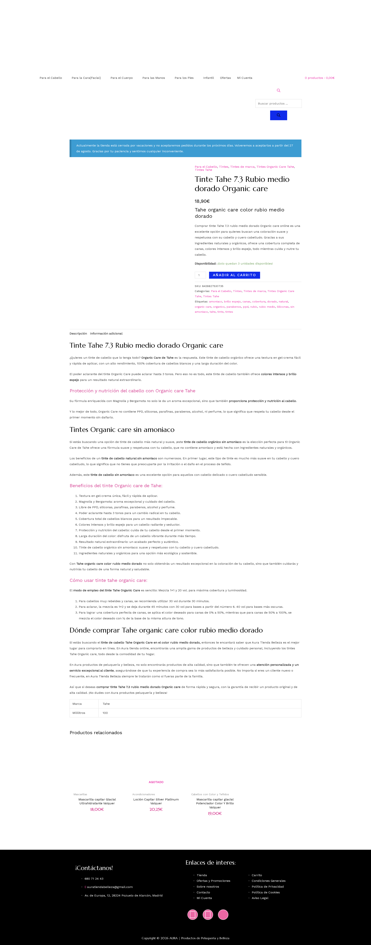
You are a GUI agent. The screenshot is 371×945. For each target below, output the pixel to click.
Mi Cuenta (244, 78)
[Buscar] (278, 115)
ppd (245, 306)
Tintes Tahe (203, 170)
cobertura (258, 301)
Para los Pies (184, 78)
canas (246, 301)
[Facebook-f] (208, 914)
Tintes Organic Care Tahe (275, 167)
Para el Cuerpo (122, 78)
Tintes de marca (242, 167)
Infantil (208, 78)
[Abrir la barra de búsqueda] (278, 91)
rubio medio (267, 306)
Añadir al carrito (234, 275)
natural (283, 301)
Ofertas (225, 78)
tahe (213, 311)
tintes (229, 311)
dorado (272, 301)
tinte (220, 311)
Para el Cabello (51, 78)
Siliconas (283, 306)
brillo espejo (232, 301)
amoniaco (215, 301)
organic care (203, 306)
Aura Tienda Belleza (105, 676)
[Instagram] (192, 914)
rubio (253, 306)
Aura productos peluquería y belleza (138, 693)
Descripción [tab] (78, 333)
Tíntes (223, 167)
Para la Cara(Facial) (86, 78)
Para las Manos (153, 78)
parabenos (233, 306)
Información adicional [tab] (106, 333)
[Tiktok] (223, 914)
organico (219, 306)
